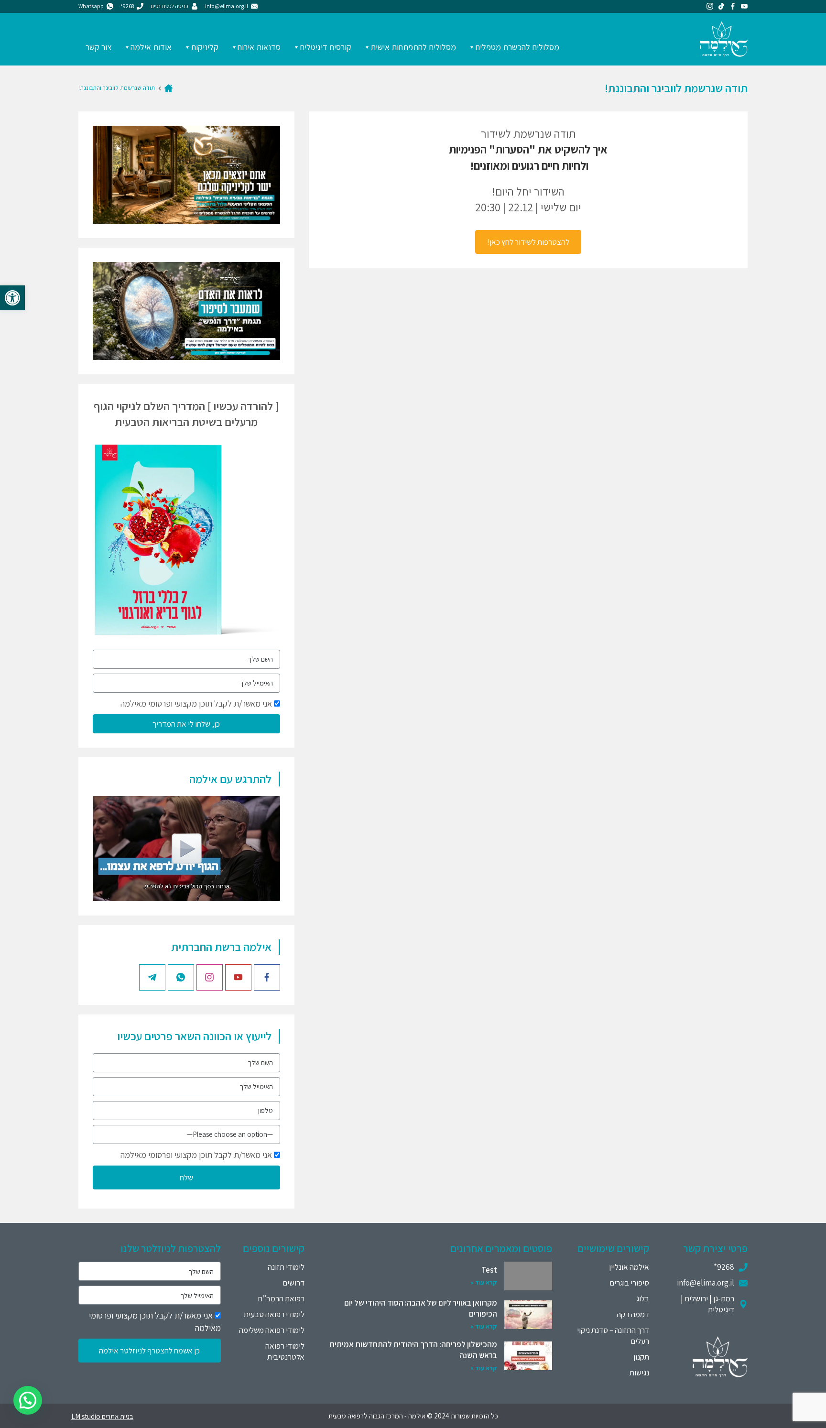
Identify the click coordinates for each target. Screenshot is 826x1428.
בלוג (642, 1298)
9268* (724, 1267)
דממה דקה (633, 1314)
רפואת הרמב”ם (281, 1298)
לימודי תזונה (286, 1267)
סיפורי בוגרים (629, 1282)
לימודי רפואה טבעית (274, 1314)
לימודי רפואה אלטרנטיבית (284, 1351)
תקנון (641, 1357)
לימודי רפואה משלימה (271, 1330)
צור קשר (98, 47)
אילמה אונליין (629, 1267)
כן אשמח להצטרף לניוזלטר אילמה (149, 1350)
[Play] (186, 848)
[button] (12, 297)
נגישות (639, 1372)
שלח (186, 1177)
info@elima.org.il (705, 1282)
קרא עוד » (483, 1282)
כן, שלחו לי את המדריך (186, 724)
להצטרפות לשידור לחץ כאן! (528, 242)
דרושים (293, 1282)
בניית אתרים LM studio (102, 1415)
